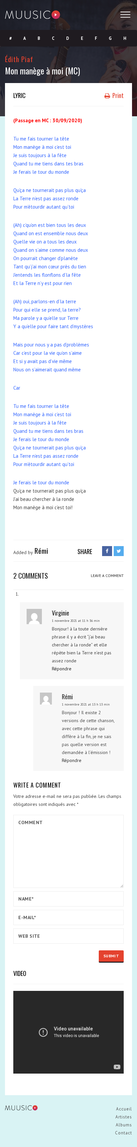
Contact (123, 1133)
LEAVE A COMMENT (107, 575)
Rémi (67, 696)
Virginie (60, 613)
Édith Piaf (19, 59)
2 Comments (30, 575)
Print (117, 95)
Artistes (123, 1117)
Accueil (124, 1109)
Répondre (61, 669)
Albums (124, 1125)
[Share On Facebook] (107, 551)
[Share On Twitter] (119, 551)
